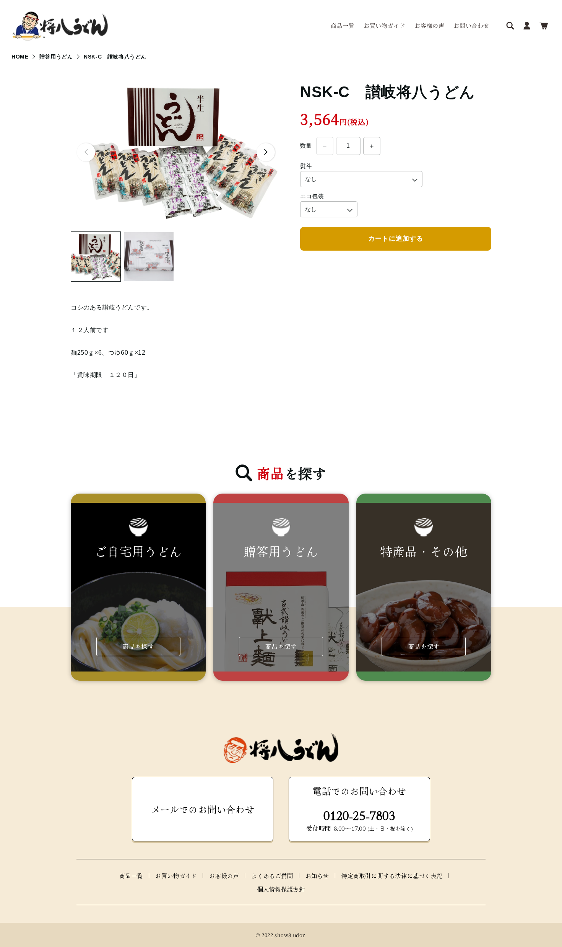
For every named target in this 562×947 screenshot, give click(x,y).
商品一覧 (131, 876)
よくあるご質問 (272, 876)
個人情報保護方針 (281, 889)
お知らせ (317, 876)
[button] (510, 25)
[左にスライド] (86, 152)
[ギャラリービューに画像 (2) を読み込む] (149, 256)
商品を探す (138, 646)
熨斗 (306, 166)
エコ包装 (312, 196)
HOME (19, 57)
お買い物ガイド (176, 876)
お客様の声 (224, 876)
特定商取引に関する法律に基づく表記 (392, 876)
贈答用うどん (56, 57)
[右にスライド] (266, 152)
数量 (306, 146)
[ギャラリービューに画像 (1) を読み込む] (95, 256)
